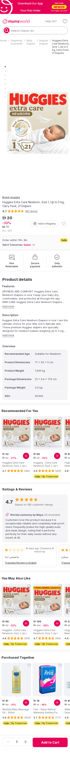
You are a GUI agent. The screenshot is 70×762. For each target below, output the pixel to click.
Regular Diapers (43, 42)
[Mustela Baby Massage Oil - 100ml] (16, 680)
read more (8, 306)
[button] (48, 21)
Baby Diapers (30, 42)
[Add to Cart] (26, 456)
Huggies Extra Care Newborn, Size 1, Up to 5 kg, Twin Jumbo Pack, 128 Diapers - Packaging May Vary (46, 632)
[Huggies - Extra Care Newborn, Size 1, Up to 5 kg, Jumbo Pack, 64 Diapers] (47, 433)
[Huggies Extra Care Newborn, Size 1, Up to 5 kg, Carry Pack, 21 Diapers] (16, 433)
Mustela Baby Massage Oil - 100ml (15, 711)
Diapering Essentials (17, 42)
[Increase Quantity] (25, 741)
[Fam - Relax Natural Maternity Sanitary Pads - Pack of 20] (47, 680)
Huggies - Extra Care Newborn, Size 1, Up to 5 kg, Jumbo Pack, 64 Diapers (46, 464)
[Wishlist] (65, 21)
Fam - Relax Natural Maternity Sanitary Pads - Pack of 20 (46, 711)
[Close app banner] (67, 3)
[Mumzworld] (16, 21)
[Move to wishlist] (64, 224)
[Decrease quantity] (8, 741)
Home (3, 40)
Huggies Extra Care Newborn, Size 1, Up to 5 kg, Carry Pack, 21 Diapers (15, 464)
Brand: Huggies (11, 197)
